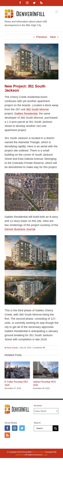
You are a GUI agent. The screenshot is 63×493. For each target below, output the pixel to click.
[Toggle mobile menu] (56, 11)
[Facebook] (7, 428)
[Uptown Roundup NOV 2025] (45, 363)
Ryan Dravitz (12, 348)
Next (53, 37)
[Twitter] (22, 428)
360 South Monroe (37, 109)
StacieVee (19, 455)
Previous (41, 37)
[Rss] (7, 435)
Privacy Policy (38, 452)
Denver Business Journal (20, 229)
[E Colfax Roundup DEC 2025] (17, 363)
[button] (7, 375)
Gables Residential (25, 113)
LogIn (45, 455)
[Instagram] (14, 428)
